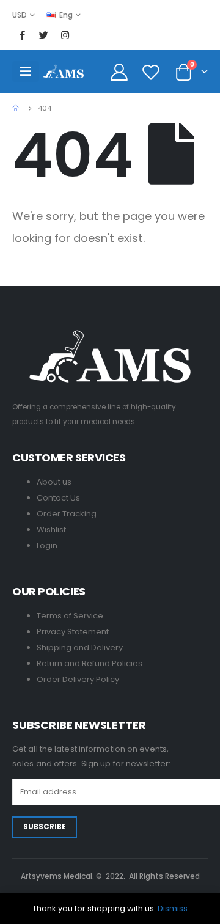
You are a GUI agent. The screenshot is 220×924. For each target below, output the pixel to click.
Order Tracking (67, 513)
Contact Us (58, 498)
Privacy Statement (73, 631)
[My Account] (119, 71)
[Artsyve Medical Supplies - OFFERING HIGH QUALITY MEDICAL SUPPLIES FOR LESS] (63, 71)
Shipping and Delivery (80, 647)
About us (54, 482)
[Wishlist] (151, 71)
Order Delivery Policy (78, 679)
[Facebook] (22, 35)
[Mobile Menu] (25, 71)
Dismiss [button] (173, 908)
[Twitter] (43, 35)
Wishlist (51, 529)
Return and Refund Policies (89, 663)
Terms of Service (70, 616)
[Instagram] (65, 35)
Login (47, 545)
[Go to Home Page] (16, 108)
